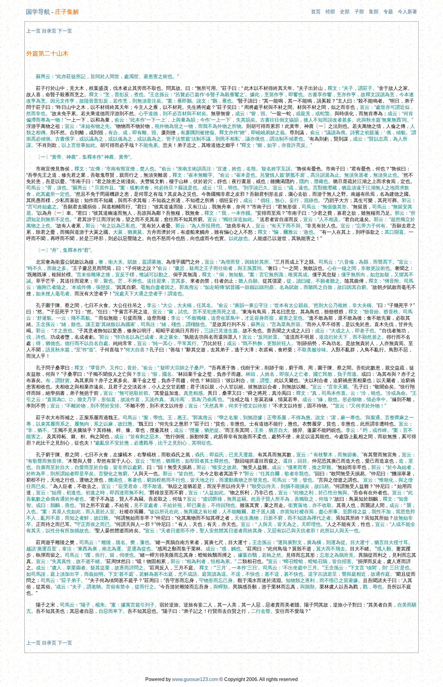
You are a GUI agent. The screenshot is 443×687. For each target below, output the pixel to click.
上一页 (33, 30)
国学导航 (38, 11)
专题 (388, 11)
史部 (345, 11)
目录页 (49, 30)
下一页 (65, 30)
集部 (374, 11)
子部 (359, 11)
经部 (330, 11)
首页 (316, 11)
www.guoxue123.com (195, 679)
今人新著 (407, 11)
